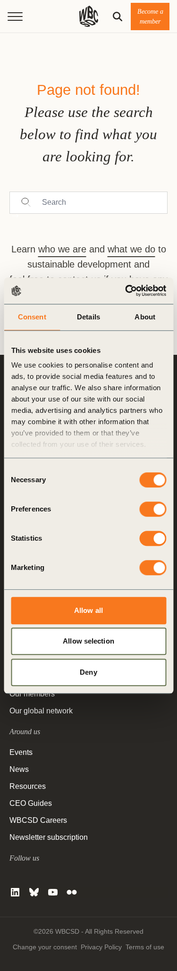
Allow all (88, 610)
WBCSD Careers (38, 820)
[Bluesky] (34, 892)
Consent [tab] (32, 317)
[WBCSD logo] (88, 16)
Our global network (41, 711)
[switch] (152, 509)
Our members (32, 694)
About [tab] (145, 317)
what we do (131, 249)
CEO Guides (30, 803)
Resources (27, 786)
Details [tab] (88, 317)
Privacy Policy (101, 947)
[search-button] (117, 16)
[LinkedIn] (15, 892)
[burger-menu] (15, 16)
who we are (62, 249)
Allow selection (88, 641)
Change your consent (45, 947)
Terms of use (145, 947)
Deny (88, 672)
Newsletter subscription (48, 837)
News (19, 769)
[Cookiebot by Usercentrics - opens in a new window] (126, 291)
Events (21, 752)
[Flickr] (71, 892)
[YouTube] (53, 892)
